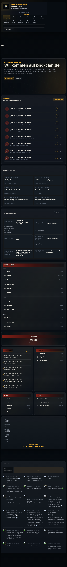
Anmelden (8, 29)
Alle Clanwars (59, 212)
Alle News (27, 350)
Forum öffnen (9, 78)
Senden (39, 470)
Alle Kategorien (59, 99)
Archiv (62, 464)
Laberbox (18, 78)
